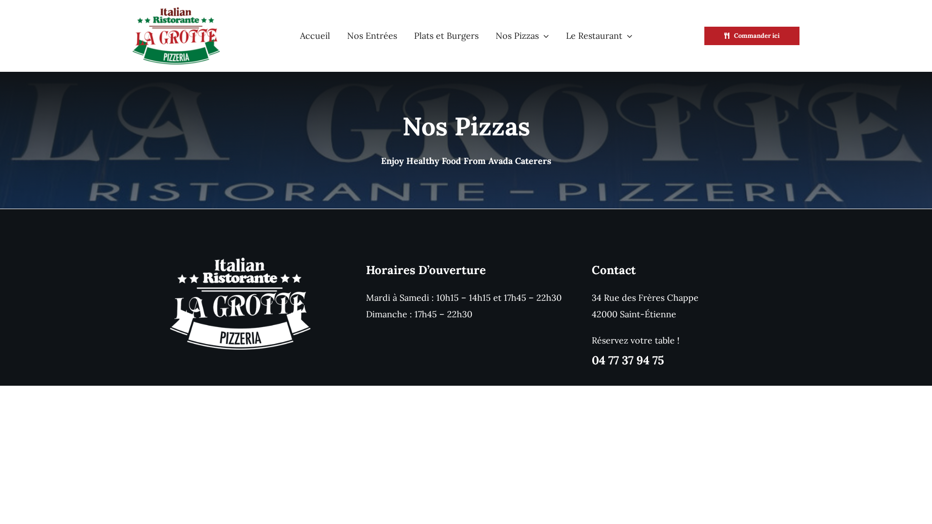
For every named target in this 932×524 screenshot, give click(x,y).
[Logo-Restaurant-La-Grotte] (176, 11)
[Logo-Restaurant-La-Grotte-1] (240, 261)
